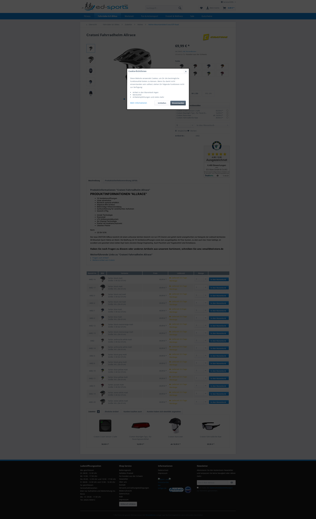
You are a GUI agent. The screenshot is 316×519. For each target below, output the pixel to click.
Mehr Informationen (138, 103)
